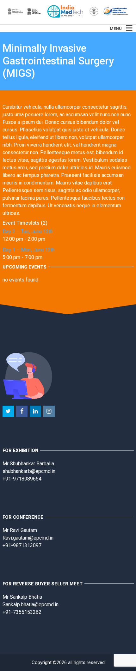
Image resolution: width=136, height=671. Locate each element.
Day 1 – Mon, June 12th (29, 250)
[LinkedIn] (36, 411)
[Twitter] (9, 411)
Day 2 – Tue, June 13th (28, 231)
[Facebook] (22, 411)
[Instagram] (49, 411)
